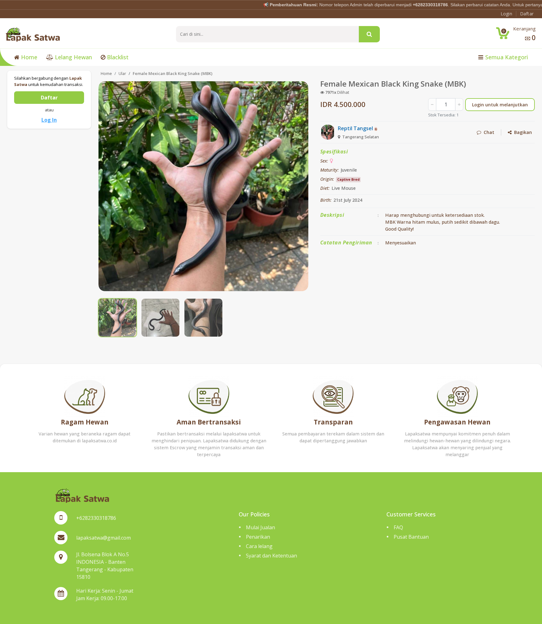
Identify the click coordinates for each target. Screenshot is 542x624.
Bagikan (522, 132)
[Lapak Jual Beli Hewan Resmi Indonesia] (33, 34)
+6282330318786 (96, 518)
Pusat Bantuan (411, 536)
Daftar (49, 97)
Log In (49, 119)
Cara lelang (259, 546)
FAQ (398, 527)
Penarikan (258, 536)
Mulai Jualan (260, 527)
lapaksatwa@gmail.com (103, 537)
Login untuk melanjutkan (500, 105)
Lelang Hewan (72, 57)
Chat (487, 132)
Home (28, 57)
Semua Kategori (506, 57)
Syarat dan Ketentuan (271, 555)
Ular (122, 73)
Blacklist (117, 57)
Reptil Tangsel (356, 128)
